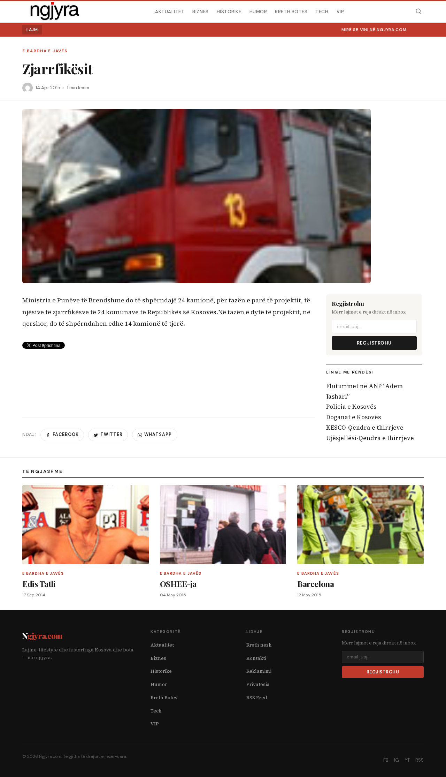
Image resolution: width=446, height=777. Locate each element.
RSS (419, 760)
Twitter (111, 434)
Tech (321, 11)
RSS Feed (256, 697)
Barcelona (315, 583)
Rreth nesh (259, 645)
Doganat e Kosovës (353, 417)
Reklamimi (258, 671)
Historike (229, 11)
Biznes (200, 11)
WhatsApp (158, 434)
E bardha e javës (44, 51)
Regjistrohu (374, 343)
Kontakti (256, 658)
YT (407, 760)
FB (386, 760)
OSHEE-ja (178, 583)
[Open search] (418, 11)
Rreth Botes (291, 11)
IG (396, 760)
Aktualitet (169, 11)
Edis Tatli (38, 583)
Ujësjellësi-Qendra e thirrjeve (370, 438)
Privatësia (258, 684)
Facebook (66, 434)
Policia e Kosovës (351, 406)
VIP (340, 11)
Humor (258, 11)
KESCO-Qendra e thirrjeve (364, 427)
